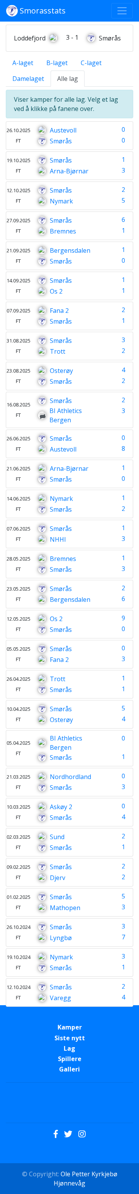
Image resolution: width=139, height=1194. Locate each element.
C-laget (91, 63)
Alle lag (67, 78)
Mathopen (65, 907)
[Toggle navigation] (122, 10)
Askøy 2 (61, 807)
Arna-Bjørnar (69, 171)
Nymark (61, 201)
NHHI (58, 539)
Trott (57, 351)
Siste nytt (69, 1038)
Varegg (60, 998)
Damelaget (28, 78)
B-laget (57, 63)
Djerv (57, 877)
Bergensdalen (70, 250)
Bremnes (63, 231)
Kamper (70, 1027)
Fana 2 (59, 310)
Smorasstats (42, 10)
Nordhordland (70, 776)
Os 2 (56, 291)
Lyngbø (61, 938)
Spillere (69, 1059)
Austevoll (63, 130)
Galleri (69, 1069)
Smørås (61, 141)
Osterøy (61, 370)
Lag (69, 1048)
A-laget (22, 63)
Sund (57, 837)
